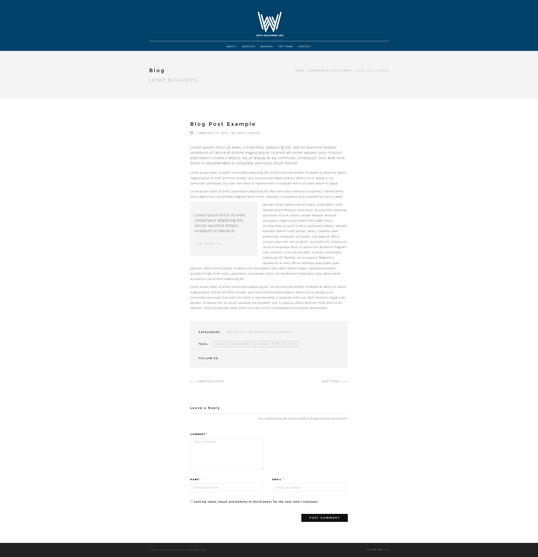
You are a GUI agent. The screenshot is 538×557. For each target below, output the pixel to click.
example (264, 344)
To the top (375, 549)
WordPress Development (330, 70)
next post (331, 381)
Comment (198, 434)
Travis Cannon (248, 133)
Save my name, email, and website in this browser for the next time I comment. (256, 502)
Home (300, 70)
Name (194, 479)
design (221, 344)
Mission (267, 46)
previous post (211, 381)
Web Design (235, 332)
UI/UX (291, 344)
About (232, 46)
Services (248, 46)
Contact (304, 46)
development (242, 344)
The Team (285, 46)
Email (277, 479)
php (278, 344)
